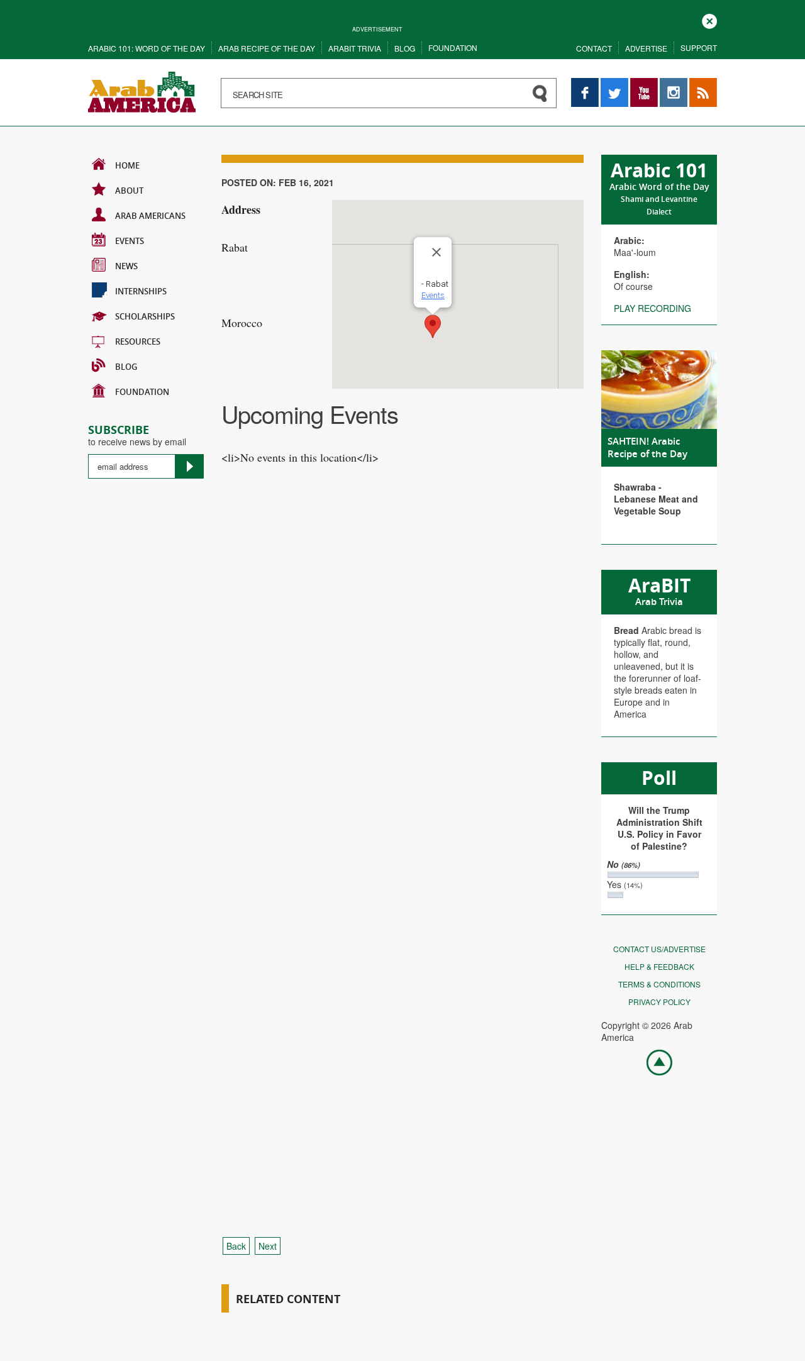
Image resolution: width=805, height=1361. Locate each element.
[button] (433, 326)
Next (267, 1246)
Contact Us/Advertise (659, 948)
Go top (653, 1062)
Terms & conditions (659, 984)
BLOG (126, 366)
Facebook (585, 84)
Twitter (614, 84)
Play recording (652, 308)
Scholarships (145, 316)
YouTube (644, 84)
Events (129, 241)
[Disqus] (402, 716)
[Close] (436, 252)
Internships (141, 291)
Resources (137, 341)
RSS (698, 84)
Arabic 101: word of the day (146, 48)
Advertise (646, 48)
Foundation (452, 47)
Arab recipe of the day (266, 48)
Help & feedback (659, 966)
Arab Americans (150, 215)
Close (709, 20)
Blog (404, 48)
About (129, 190)
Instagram (673, 84)
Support (698, 47)
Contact (594, 48)
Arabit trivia (354, 48)
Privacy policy (659, 1001)
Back (236, 1246)
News (126, 266)
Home (127, 165)
